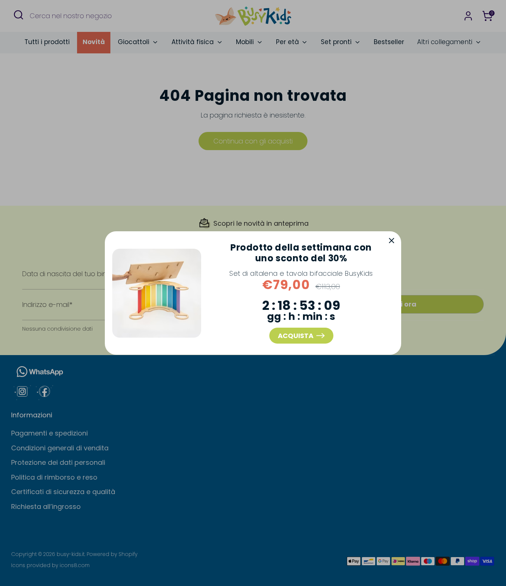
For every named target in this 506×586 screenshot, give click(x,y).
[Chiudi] (391, 241)
